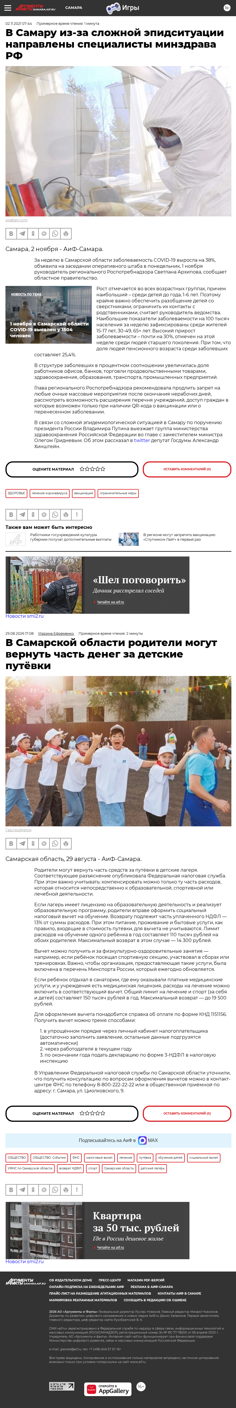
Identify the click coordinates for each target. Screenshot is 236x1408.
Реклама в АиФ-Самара (152, 1287)
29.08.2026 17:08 (19, 633)
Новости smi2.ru (24, 616)
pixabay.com (16, 220)
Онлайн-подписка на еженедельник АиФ (86, 1287)
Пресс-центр (110, 1280)
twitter (142, 440)
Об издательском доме (70, 1280)
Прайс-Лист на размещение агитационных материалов (100, 1293)
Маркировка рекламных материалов (83, 1300)
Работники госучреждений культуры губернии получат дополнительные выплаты (70, 537)
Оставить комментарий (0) (187, 469)
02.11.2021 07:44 (18, 23)
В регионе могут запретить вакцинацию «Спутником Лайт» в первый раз (179, 537)
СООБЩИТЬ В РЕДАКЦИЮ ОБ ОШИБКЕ (155, 1300)
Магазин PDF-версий (145, 1280)
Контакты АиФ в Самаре (179, 1293)
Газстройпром (18, 830)
